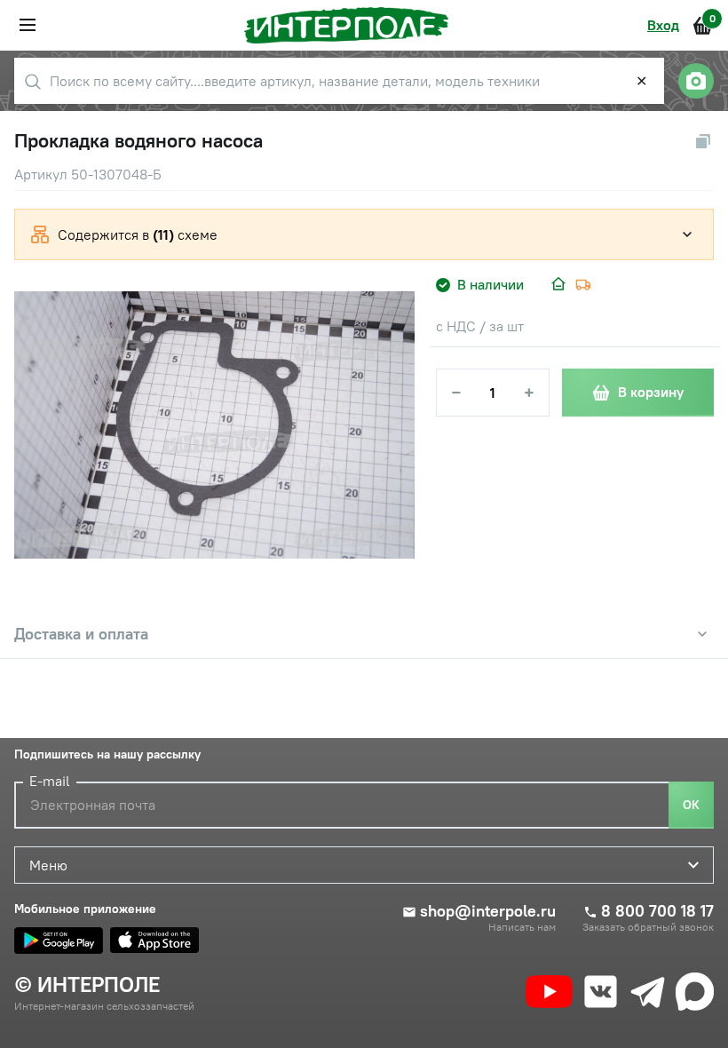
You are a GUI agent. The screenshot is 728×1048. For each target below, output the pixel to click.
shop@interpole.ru (488, 911)
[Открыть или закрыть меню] (27, 24)
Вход (663, 25)
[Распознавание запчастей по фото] (696, 81)
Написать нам (522, 927)
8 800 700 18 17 (657, 911)
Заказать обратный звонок (648, 927)
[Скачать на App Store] (154, 940)
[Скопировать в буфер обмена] (703, 141)
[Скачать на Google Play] (58, 940)
